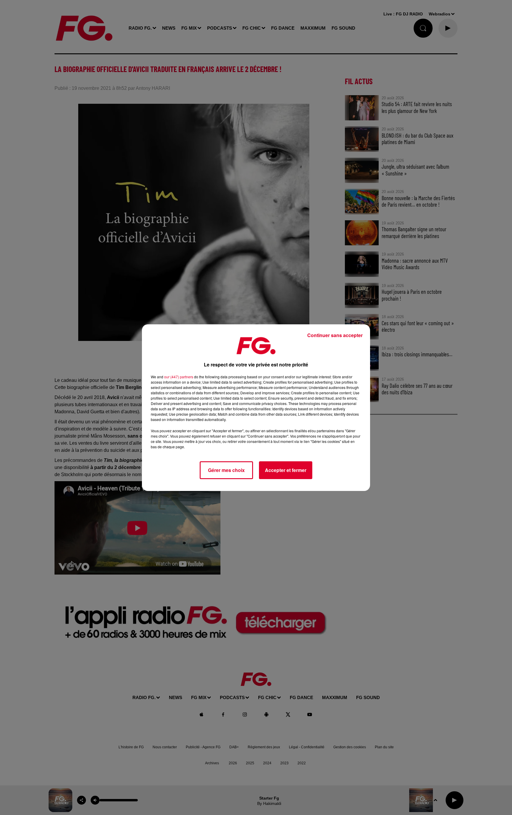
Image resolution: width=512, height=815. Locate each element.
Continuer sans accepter (335, 335)
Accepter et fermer (285, 470)
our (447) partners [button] (178, 376)
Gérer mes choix (226, 470)
